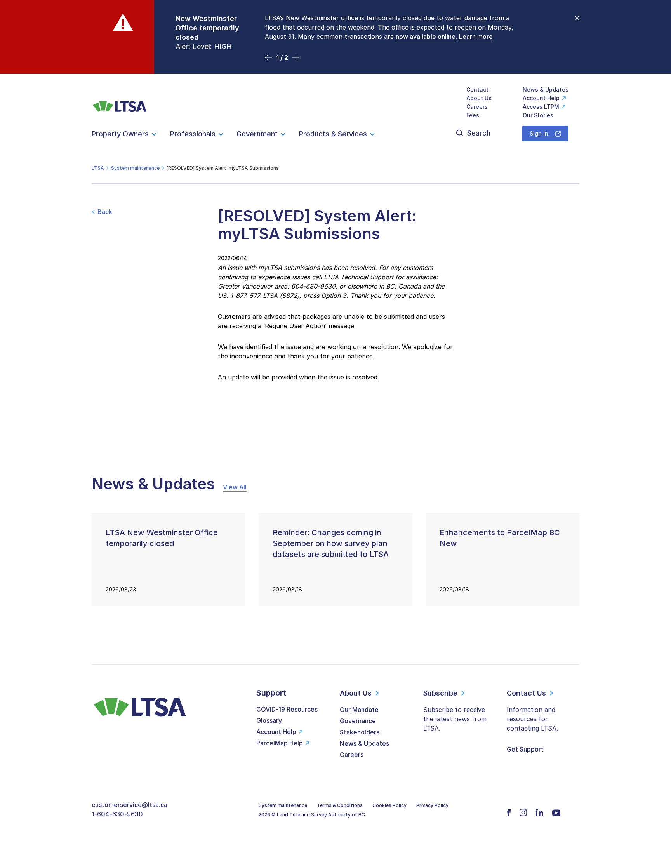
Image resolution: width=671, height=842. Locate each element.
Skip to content (336, 64)
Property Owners (120, 134)
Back (104, 212)
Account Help (541, 98)
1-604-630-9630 (117, 814)
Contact (477, 89)
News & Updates (545, 89)
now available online (425, 36)
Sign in (539, 133)
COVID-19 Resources (287, 709)
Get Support (525, 749)
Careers (477, 106)
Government (257, 134)
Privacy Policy (432, 805)
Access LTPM (541, 106)
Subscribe (440, 693)
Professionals (193, 134)
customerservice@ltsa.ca (129, 805)
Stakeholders (359, 732)
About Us (479, 98)
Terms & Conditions (340, 805)
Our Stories (538, 115)
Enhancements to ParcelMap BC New (500, 538)
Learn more (476, 36)
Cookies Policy (389, 805)
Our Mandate (359, 709)
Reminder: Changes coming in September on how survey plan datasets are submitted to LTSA (331, 543)
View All (235, 487)
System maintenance (283, 805)
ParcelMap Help (279, 743)
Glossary (269, 720)
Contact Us (526, 693)
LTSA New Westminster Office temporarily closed (162, 538)
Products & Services (333, 134)
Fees (472, 115)
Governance (358, 721)
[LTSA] (120, 102)
